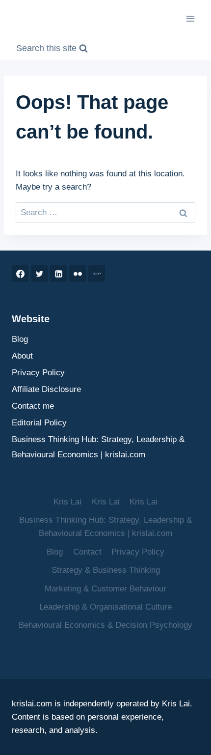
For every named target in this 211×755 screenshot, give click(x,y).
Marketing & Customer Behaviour (105, 588)
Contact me (33, 406)
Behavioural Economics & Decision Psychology (105, 625)
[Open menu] (190, 18)
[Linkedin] (58, 273)
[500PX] (96, 273)
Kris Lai (67, 501)
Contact (87, 552)
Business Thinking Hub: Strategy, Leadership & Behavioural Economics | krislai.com (98, 447)
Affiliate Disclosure (46, 389)
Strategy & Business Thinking (106, 570)
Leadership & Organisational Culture (105, 607)
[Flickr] (77, 273)
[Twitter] (39, 273)
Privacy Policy (38, 372)
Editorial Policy (39, 422)
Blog (20, 339)
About (22, 356)
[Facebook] (20, 273)
